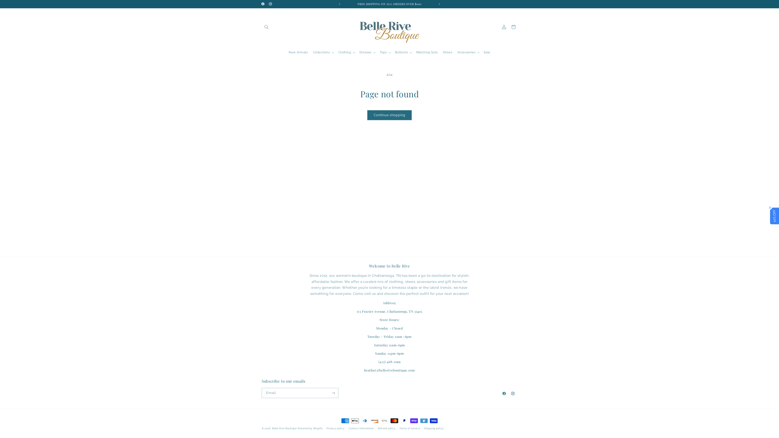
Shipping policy (434, 428)
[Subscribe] (333, 393)
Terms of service (409, 428)
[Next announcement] (439, 4)
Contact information (361, 428)
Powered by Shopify (310, 428)
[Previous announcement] (339, 4)
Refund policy (387, 428)
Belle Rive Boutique (284, 428)
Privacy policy (335, 428)
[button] (266, 27)
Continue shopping (390, 115)
